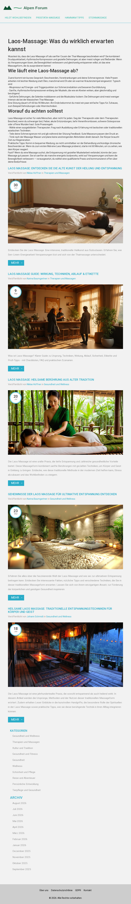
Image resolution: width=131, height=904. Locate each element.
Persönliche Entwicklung (25, 784)
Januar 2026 (19, 845)
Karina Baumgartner (37, 278)
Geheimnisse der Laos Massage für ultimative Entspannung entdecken (62, 494)
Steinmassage (98, 17)
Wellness (17, 766)
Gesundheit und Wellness (56, 384)
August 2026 (19, 803)
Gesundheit (18, 760)
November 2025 (21, 857)
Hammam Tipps (74, 17)
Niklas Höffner (34, 173)
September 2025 (21, 869)
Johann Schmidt (35, 616)
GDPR (78, 890)
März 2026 (18, 833)
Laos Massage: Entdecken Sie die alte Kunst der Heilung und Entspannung (65, 168)
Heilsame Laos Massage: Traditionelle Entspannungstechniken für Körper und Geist (60, 610)
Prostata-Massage (48, 17)
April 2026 (17, 827)
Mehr (15, 262)
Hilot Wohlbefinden (18, 17)
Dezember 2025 (21, 851)
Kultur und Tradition (22, 748)
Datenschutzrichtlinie (62, 890)
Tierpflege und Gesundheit (26, 790)
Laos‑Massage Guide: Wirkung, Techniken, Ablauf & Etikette (53, 274)
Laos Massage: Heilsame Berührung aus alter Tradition (51, 379)
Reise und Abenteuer (23, 778)
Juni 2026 (17, 815)
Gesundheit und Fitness (25, 754)
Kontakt (88, 890)
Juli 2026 (17, 809)
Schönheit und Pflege (23, 772)
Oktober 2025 (19, 863)
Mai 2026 (17, 821)
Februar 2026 (19, 839)
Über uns (43, 890)
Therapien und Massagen (57, 173)
